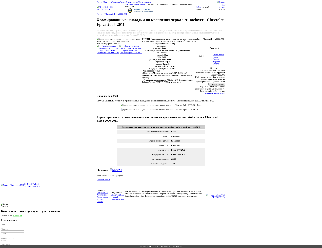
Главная (100, 2)
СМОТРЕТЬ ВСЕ (31, 184)
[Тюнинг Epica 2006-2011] (12, 185)
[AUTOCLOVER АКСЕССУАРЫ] (111, 9)
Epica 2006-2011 (121, 14)
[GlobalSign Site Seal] (160, 10)
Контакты (107, 2)
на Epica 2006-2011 (32, 186)
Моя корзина (222, 6)
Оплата (123, 2)
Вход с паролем (103, 197)
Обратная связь (144, 2)
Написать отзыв (103, 180)
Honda (122, 199)
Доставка (116, 2)
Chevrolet (109, 14)
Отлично (216, 64)
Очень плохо (218, 55)
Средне (216, 59)
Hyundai (114, 197)
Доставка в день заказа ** (136, 4)
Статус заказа (132, 2)
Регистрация (102, 195)
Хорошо (216, 61)
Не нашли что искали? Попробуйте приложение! (161, 246)
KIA (122, 195)
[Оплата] (221, 2)
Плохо (215, 57)
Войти (198, 7)
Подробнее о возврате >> (214, 93)
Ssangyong (115, 195)
